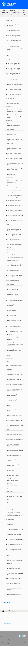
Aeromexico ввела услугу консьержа (15, 361)
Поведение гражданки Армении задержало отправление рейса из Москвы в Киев (15, 573)
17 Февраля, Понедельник (9, 129)
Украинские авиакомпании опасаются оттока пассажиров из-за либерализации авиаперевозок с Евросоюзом (15, 259)
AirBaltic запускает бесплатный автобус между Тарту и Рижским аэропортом (14, 270)
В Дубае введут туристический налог (16, 300)
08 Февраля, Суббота (8, 322)
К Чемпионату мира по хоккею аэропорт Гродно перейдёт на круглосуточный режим (14, 42)
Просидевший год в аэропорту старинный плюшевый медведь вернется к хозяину (15, 379)
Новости (12, 10)
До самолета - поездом (14, 79)
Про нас (8, 633)
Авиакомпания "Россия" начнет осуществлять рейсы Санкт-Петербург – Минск (14, 116)
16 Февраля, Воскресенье (9, 143)
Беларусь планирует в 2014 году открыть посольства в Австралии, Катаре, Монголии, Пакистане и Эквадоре (14, 229)
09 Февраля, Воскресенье (9, 296)
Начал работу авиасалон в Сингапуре (16, 244)
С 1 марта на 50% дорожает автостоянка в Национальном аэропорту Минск (14, 48)
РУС (24, 12)
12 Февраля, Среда (8, 224)
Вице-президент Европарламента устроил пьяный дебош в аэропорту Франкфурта (14, 30)
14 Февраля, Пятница (8, 177)
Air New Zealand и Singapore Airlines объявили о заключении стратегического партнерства (15, 562)
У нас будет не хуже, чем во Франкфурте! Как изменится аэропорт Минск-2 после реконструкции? (14, 75)
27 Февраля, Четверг (8, 52)
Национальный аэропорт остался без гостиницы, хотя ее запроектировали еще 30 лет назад (15, 85)
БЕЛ (24, 10)
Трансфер (13, 14)
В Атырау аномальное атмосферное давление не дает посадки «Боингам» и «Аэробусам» (14, 534)
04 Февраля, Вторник (8, 491)
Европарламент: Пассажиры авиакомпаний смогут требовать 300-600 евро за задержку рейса (14, 434)
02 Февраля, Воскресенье (9, 519)
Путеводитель (5, 12)
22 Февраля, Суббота (8, 106)
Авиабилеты (16, 12)
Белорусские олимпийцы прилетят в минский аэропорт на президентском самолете (15, 125)
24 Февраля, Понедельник (9, 98)
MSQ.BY (10, 639)
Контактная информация (13, 633)
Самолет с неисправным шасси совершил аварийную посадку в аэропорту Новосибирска (15, 551)
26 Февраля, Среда (8, 59)
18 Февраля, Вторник (8, 120)
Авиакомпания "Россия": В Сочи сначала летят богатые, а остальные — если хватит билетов (15, 415)
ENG (24, 14)
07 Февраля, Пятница (8, 358)
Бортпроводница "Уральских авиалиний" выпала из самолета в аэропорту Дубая (15, 139)
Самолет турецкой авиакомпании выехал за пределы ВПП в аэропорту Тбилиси (14, 595)
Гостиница (4, 14)
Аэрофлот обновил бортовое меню (16, 488)
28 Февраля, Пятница (8, 20)
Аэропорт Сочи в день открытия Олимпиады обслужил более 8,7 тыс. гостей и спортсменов (15, 344)
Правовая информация (20, 633)
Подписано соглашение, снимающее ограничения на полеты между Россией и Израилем (14, 148)
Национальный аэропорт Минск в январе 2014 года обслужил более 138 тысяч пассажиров (15, 333)
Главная (4, 10)
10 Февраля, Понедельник (9, 284)
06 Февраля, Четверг (8, 369)
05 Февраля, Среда (8, 429)
